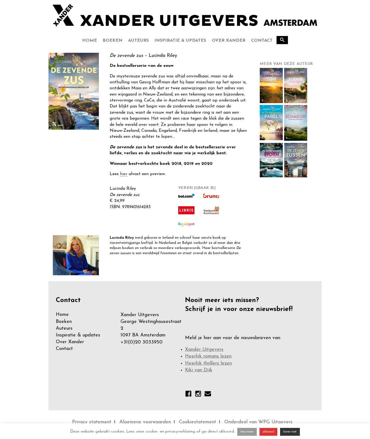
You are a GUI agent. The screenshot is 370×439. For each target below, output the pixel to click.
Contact (261, 40)
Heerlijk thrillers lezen (208, 363)
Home (89, 40)
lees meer (247, 431)
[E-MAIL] (208, 394)
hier (123, 174)
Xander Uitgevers (204, 349)
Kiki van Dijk (198, 370)
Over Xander (228, 40)
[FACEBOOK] (188, 394)
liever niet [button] (290, 431)
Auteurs (138, 40)
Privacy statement (91, 422)
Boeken (112, 40)
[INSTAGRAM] (198, 394)
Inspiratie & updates (180, 40)
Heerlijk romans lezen (208, 356)
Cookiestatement (197, 422)
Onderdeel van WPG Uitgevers (258, 422)
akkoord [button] (268, 431)
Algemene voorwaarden (145, 422)
